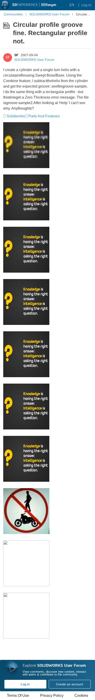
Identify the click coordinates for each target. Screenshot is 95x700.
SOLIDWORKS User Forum (34, 59)
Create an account (69, 684)
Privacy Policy (51, 695)
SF (16, 55)
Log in (25, 684)
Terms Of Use (18, 695)
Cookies (81, 695)
